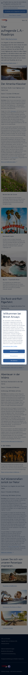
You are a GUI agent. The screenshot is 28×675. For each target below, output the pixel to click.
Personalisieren (14, 356)
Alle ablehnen (14, 360)
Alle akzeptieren (14, 351)
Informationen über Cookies (10, 346)
